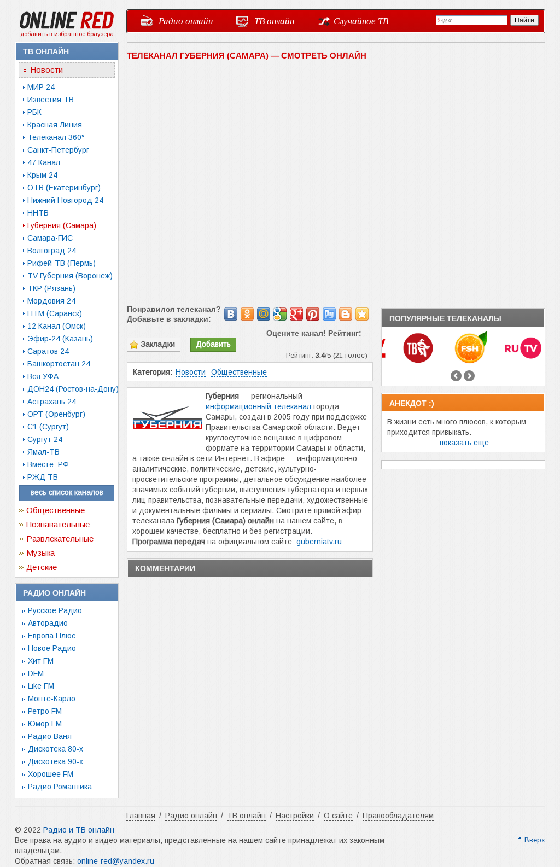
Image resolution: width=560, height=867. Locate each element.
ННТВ (38, 212)
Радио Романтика (60, 786)
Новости (46, 69)
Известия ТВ (50, 99)
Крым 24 (42, 175)
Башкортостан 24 (58, 363)
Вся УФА (43, 376)
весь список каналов (67, 492)
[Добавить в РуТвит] (329, 314)
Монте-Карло (51, 698)
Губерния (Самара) (61, 225)
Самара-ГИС (50, 238)
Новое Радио (52, 648)
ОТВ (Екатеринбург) (64, 187)
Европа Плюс (51, 635)
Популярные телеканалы (445, 318)
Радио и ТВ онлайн (78, 829)
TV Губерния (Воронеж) (70, 275)
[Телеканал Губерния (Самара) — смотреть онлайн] (169, 445)
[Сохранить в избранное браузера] (362, 314)
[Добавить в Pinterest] (312, 314)
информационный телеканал (258, 406)
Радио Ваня (50, 736)
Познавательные (58, 524)
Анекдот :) (411, 403)
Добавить (213, 344)
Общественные (55, 510)
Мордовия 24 (51, 300)
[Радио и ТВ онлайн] (67, 27)
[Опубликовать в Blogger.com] (345, 314)
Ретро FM (45, 711)
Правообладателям (398, 815)
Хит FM (41, 660)
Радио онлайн (186, 20)
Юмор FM (45, 723)
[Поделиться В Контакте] (230, 314)
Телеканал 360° (56, 137)
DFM (36, 673)
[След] (469, 375)
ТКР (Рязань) (51, 288)
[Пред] (456, 375)
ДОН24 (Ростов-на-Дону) (73, 389)
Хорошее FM (50, 774)
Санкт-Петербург (58, 150)
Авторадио (48, 623)
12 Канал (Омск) (56, 326)
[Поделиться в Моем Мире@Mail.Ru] (263, 314)
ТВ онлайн (274, 20)
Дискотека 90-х (55, 761)
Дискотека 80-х (55, 748)
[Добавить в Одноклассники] (247, 314)
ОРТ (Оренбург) (56, 414)
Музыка (40, 552)
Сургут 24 (44, 439)
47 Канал (43, 162)
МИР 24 (41, 87)
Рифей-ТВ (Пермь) (61, 263)
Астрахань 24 (51, 401)
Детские (41, 567)
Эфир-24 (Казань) (60, 338)
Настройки (295, 815)
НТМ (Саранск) (54, 313)
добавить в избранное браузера (67, 34)
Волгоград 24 (51, 250)
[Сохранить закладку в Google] (280, 314)
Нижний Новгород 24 (65, 200)
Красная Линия (54, 124)
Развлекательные (60, 538)
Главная (140, 815)
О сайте (338, 815)
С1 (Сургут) (48, 426)
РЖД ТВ (42, 477)
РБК (34, 112)
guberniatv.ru (319, 541)
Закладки (158, 344)
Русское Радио (55, 610)
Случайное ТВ (361, 20)
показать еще (464, 442)
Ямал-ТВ (43, 451)
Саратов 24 (48, 351)
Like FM (41, 686)
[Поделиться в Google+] (296, 314)
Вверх (534, 840)
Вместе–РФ (48, 464)
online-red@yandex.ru (115, 861)
